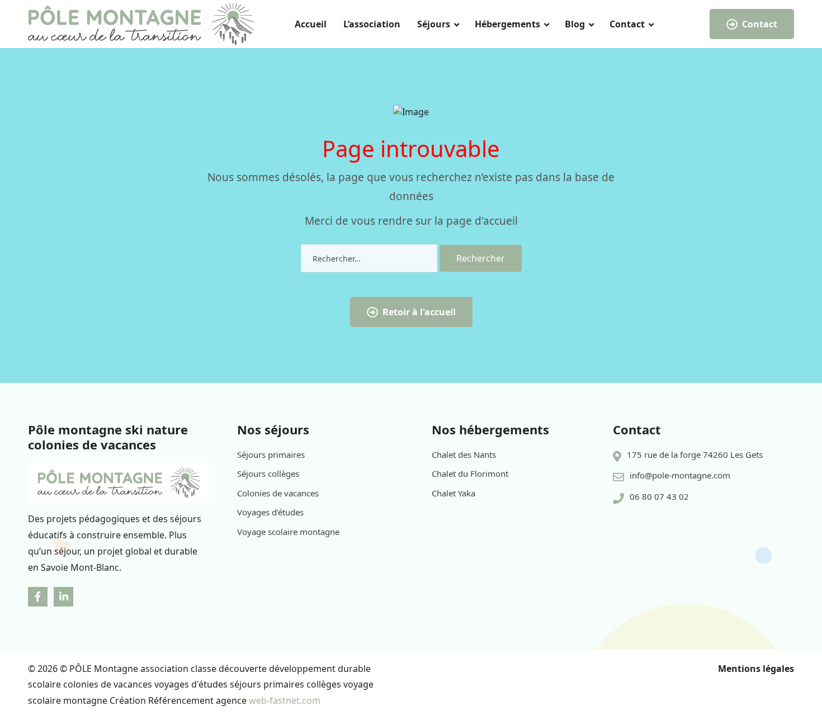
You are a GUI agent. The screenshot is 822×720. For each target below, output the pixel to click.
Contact (627, 24)
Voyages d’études (270, 512)
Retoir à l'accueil (419, 312)
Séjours (433, 24)
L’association (371, 24)
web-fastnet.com (284, 700)
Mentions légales (756, 668)
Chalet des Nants (464, 454)
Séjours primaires (271, 454)
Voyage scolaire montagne (288, 531)
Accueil (311, 24)
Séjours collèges (268, 473)
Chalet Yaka (453, 493)
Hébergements (507, 24)
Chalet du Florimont (470, 473)
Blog (575, 24)
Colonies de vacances (278, 493)
